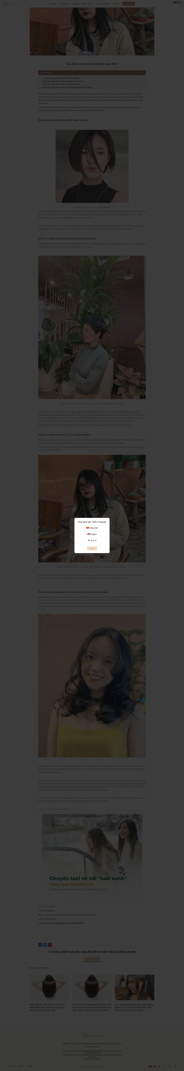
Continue (92, 548)
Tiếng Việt (93, 528)
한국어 (93, 540)
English (93, 534)
